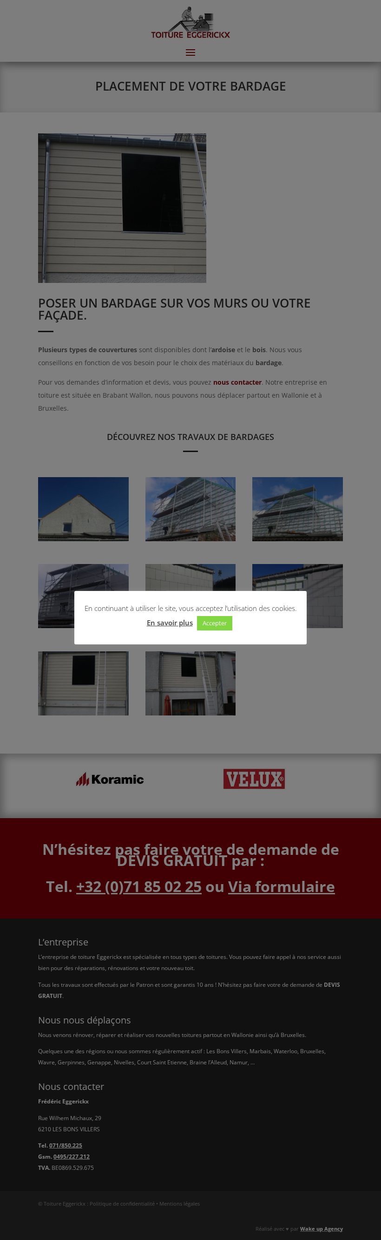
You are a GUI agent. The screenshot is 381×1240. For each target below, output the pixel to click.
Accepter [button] (215, 623)
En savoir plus (170, 622)
